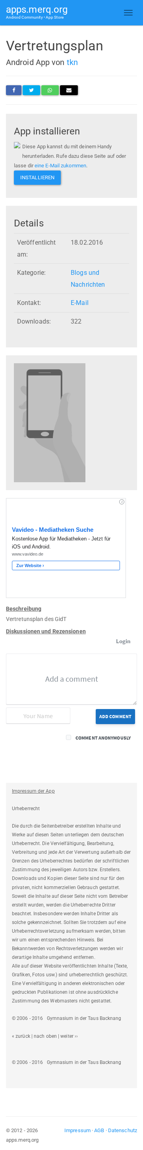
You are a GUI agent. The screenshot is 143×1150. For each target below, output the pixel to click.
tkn (72, 62)
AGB (99, 1130)
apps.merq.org (37, 11)
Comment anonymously (103, 738)
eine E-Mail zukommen (60, 166)
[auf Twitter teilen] (31, 90)
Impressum (77, 1130)
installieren (37, 177)
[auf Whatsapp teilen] (49, 90)
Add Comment (115, 716)
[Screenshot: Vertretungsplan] (49, 423)
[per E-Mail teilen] (69, 90)
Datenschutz (122, 1130)
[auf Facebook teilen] (13, 90)
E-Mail (80, 303)
